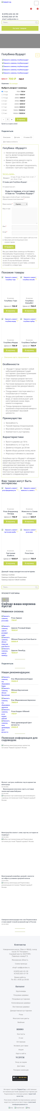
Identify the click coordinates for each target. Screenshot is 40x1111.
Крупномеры (21, 991)
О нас (21, 1038)
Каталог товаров (19, 28)
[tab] (7, 137)
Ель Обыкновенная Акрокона (23, 700)
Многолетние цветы (21, 1018)
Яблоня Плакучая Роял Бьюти (23, 639)
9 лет (5, 113)
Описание (6, 137)
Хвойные (20, 1022)
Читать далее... (9, 174)
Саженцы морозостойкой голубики (14, 580)
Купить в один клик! (9, 124)
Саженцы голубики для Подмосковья (14, 577)
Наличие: (5, 84)
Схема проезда (21, 964)
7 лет (5, 107)
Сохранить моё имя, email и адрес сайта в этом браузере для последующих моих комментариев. (21, 240)
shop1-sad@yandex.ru (10, 19)
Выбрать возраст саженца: (14, 88)
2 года (5, 91)
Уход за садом (21, 1062)
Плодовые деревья (20, 995)
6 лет (5, 104)
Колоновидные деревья (20, 1003)
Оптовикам (21, 1042)
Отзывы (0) (28, 137)
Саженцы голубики (8, 575)
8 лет (5, 110)
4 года (5, 98)
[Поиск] (36, 22)
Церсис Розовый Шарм (21, 628)
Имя (4, 226)
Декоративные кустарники (21, 1011)
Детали (17, 137)
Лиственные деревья (20, 1007)
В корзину (21, 120)
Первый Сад (21, 1089)
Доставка (21, 1066)
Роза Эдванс (16, 618)
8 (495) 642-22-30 (10, 14)
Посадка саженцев (21, 1070)
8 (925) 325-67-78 (10, 17)
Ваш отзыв (7, 209)
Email (5, 232)
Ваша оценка (8, 204)
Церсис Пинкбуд (18, 650)
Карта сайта (21, 1053)
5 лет (5, 101)
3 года (5, 95)
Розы (21, 1015)
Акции (20, 1050)
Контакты (21, 1034)
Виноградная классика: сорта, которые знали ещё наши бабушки (18, 790)
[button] (37, 55)
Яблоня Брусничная (19, 690)
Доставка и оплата (10, 142)
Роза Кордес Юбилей (20, 711)
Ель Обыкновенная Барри (22, 679)
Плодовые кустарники (21, 999)
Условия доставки (21, 1046)
